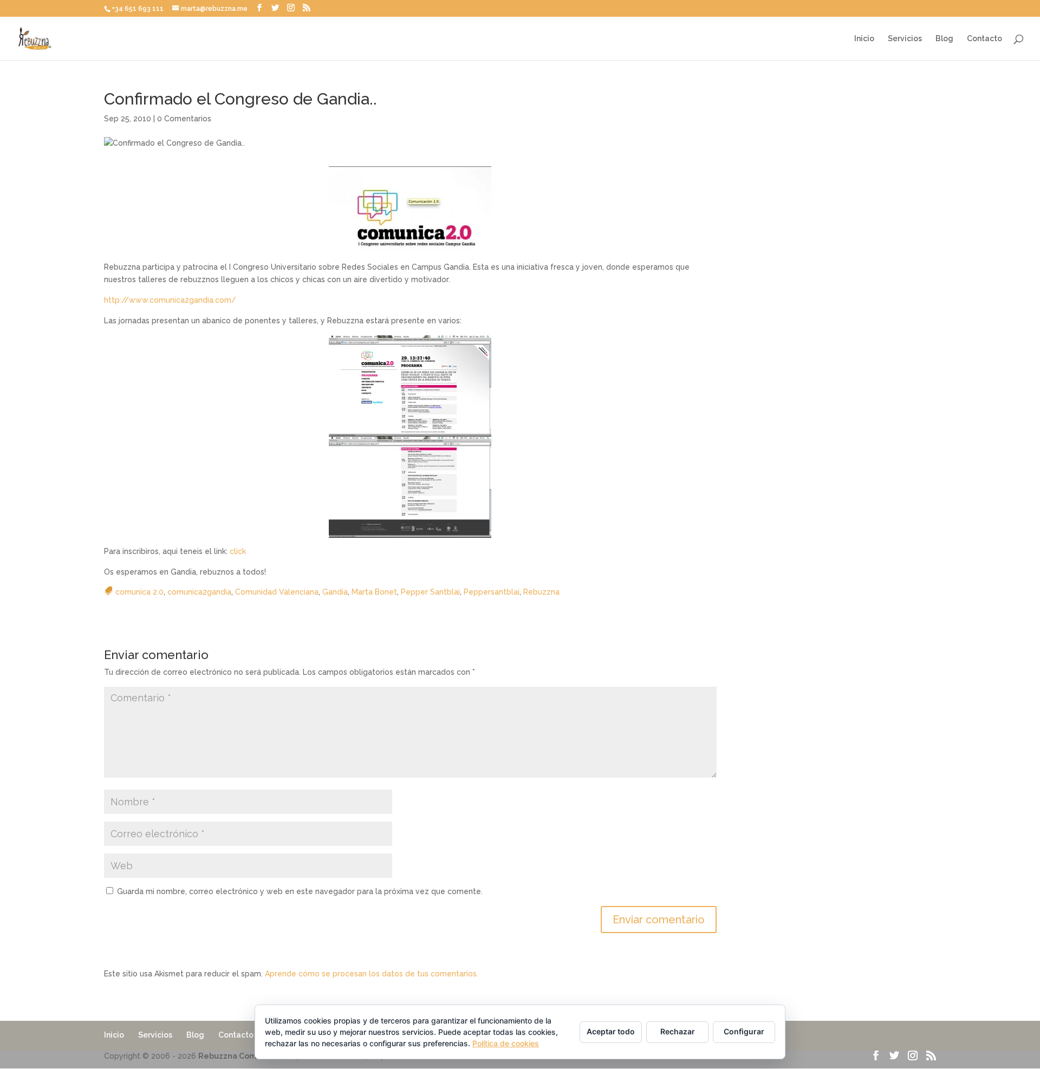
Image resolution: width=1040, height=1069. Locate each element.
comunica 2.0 (139, 592)
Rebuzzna (541, 592)
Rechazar (677, 1031)
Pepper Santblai (430, 592)
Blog (944, 39)
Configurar (744, 1031)
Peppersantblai (491, 592)
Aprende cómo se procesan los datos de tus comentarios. (371, 973)
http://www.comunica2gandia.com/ (170, 300)
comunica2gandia (199, 592)
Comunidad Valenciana (276, 592)
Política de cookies (505, 1043)
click (238, 551)
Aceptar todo (611, 1031)
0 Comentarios (184, 118)
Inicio (864, 39)
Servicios (905, 39)
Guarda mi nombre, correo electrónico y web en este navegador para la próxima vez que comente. (300, 891)
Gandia (335, 592)
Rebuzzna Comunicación (246, 1056)
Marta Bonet (374, 592)
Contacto (984, 39)
